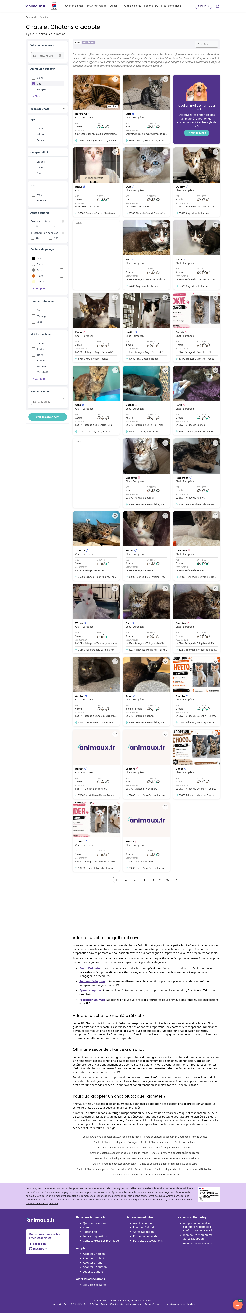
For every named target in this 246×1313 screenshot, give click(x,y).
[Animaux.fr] (35, 6)
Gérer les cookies (143, 1300)
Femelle (41, 200)
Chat (39, 83)
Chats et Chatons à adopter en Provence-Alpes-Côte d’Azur (108, 1169)
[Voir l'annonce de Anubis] (96, 691)
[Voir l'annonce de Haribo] (146, 327)
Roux (40, 275)
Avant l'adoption (143, 1223)
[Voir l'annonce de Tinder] (96, 837)
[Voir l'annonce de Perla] (96, 327)
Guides (113, 5)
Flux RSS (112, 1300)
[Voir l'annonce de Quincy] (196, 182)
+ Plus (36, 96)
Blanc (40, 264)
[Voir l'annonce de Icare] (196, 255)
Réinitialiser (88, 42)
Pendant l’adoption (92, 981)
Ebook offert (151, 5)
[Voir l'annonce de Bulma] (146, 837)
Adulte (40, 134)
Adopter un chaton (95, 1267)
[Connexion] (217, 6)
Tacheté (41, 366)
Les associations (93, 1271)
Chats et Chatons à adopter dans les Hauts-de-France (119, 1152)
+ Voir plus (39, 288)
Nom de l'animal (40, 391)
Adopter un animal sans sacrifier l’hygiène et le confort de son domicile (198, 1226)
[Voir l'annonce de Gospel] (146, 400)
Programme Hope (171, 5)
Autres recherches (186, 1304)
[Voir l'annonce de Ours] (96, 400)
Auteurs (88, 1227)
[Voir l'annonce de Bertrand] (96, 109)
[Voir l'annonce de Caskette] (196, 546)
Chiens (41, 167)
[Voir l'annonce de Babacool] (146, 473)
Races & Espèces (91, 1304)
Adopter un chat (93, 1262)
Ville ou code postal (42, 45)
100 (167, 879)
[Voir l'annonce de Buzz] (146, 109)
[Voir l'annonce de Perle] (196, 400)
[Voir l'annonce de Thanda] (96, 546)
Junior (40, 128)
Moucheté (42, 372)
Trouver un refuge (96, 5)
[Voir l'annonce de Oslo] (146, 618)
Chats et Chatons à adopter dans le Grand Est (166, 1147)
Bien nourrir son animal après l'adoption (198, 1239)
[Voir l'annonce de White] (96, 618)
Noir (39, 258)
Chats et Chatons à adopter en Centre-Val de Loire (168, 1142)
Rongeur (42, 89)
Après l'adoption (143, 1232)
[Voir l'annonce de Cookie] (196, 327)
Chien (40, 77)
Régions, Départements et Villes (116, 1304)
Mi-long (41, 316)
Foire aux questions (95, 1236)
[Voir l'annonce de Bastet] (96, 764)
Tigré (40, 354)
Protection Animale (145, 1236)
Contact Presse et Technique (101, 1240)
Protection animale (92, 1000)
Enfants (41, 161)
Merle (40, 343)
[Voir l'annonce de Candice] (196, 618)
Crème (40, 281)
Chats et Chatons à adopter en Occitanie (114, 1163)
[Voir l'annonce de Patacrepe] (196, 473)
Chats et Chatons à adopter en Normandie (116, 1158)
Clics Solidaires (132, 5)
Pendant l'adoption (145, 1227)
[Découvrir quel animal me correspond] (196, 109)
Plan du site (56, 1304)
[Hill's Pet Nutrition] (52, 6)
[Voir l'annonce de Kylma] (146, 546)
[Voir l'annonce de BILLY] (96, 182)
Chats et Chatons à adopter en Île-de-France (175, 1152)
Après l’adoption (90, 990)
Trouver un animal (72, 5)
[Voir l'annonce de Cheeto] (196, 691)
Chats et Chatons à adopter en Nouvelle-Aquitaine (169, 1158)
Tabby (40, 349)
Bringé (41, 360)
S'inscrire (203, 5)
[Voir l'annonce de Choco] (196, 764)
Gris (39, 270)
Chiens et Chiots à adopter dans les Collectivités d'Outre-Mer (146, 1174)
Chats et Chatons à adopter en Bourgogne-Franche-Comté (175, 1136)
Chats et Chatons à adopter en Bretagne (116, 1142)
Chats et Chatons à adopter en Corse (118, 1147)
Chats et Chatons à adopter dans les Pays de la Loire (168, 1163)
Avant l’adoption (90, 968)
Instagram (40, 1248)
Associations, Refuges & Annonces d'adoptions (154, 1304)
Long (40, 321)
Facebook (39, 1244)
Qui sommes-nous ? (95, 1223)
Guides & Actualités (73, 1304)
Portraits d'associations (148, 1240)
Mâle (40, 194)
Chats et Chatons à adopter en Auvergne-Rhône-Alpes (112, 1136)
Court (40, 310)
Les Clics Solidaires (94, 1285)
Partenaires (90, 1232)
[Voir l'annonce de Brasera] (146, 764)
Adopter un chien (94, 1254)
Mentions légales (126, 1300)
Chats (40, 173)
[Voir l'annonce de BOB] (146, 182)
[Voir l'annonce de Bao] (146, 255)
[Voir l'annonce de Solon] (146, 691)
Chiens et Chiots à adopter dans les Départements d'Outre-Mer (178, 1169)
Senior (40, 140)
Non (56, 226)
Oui (38, 226)
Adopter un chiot (93, 1258)
